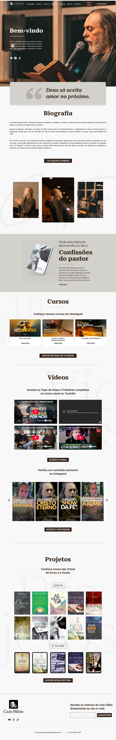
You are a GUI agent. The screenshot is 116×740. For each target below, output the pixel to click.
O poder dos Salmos (90, 338)
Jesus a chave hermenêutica (58, 339)
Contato (77, 4)
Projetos (61, 4)
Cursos (46, 4)
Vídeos (54, 4)
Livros (69, 4)
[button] (56, 225)
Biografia (31, 4)
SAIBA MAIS (63, 284)
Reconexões (25, 338)
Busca (38, 4)
